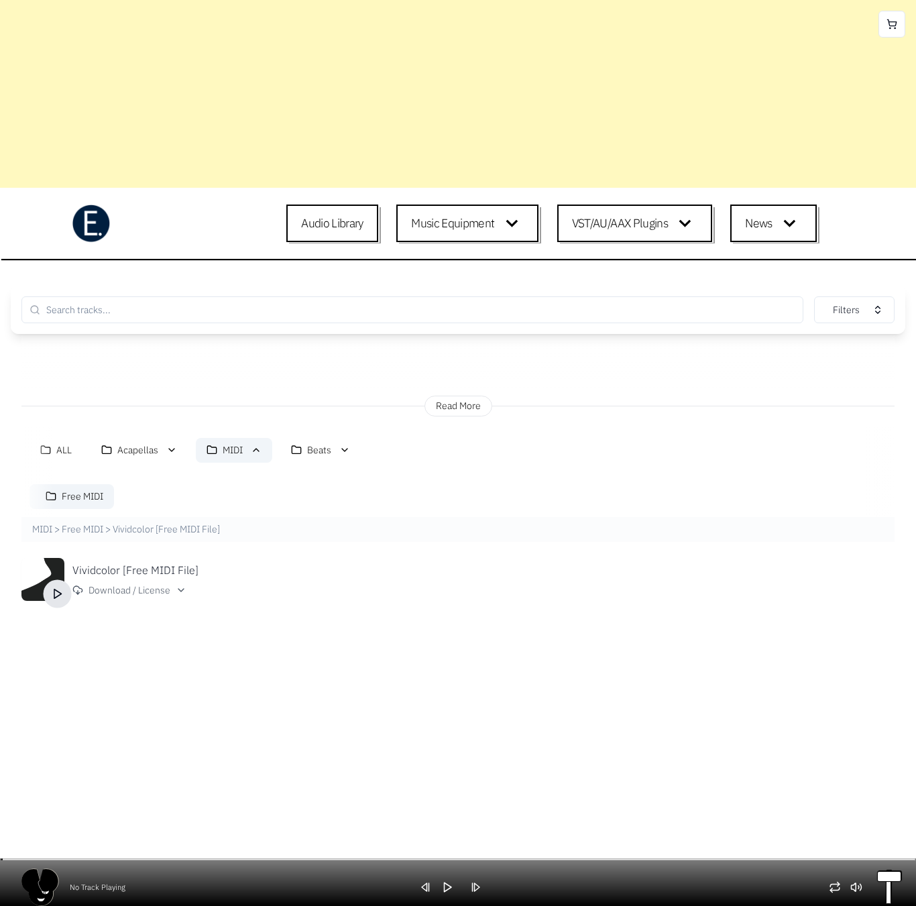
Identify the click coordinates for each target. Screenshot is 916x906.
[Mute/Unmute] (861, 887)
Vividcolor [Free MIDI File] (135, 570)
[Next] (480, 887)
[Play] (58, 593)
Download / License (129, 590)
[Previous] (430, 887)
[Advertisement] (402, 94)
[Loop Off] (839, 887)
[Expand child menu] (514, 223)
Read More (458, 406)
